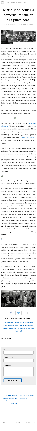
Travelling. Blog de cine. (16, 2)
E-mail (11, 358)
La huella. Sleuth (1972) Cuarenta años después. (18, 322)
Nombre (6, 350)
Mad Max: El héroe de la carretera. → (27, 397)
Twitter (18, 313)
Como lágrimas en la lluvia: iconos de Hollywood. (19, 325)
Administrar (30, 422)
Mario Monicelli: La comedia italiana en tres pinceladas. (18, 15)
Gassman (23, 137)
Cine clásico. (28, 24)
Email (26, 313)
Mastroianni (30, 137)
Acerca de (6, 422)
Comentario (7, 365)
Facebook (11, 313)
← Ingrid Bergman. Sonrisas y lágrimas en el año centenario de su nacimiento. (10, 399)
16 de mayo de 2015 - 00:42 (13, 24)
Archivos (18, 422)
